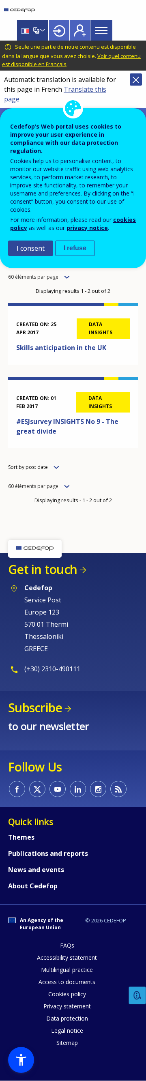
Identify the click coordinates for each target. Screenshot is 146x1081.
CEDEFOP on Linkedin (78, 789)
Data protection (67, 1018)
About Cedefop (33, 885)
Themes (21, 837)
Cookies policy (67, 994)
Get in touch (42, 569)
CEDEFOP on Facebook (17, 789)
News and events (36, 869)
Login (59, 30)
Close (136, 79)
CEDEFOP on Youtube (57, 789)
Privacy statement (67, 1006)
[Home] (19, 10)
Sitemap (67, 1043)
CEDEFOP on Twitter (37, 789)
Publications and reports (48, 853)
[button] (21, 1060)
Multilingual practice (67, 970)
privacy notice (87, 228)
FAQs (67, 945)
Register (80, 30)
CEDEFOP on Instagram (98, 789)
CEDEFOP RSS (118, 789)
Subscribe (35, 707)
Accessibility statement (67, 957)
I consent (31, 248)
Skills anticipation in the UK (61, 347)
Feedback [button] (137, 995)
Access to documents (67, 982)
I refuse (75, 248)
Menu (101, 30)
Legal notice (67, 1030)
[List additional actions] (41, 30)
